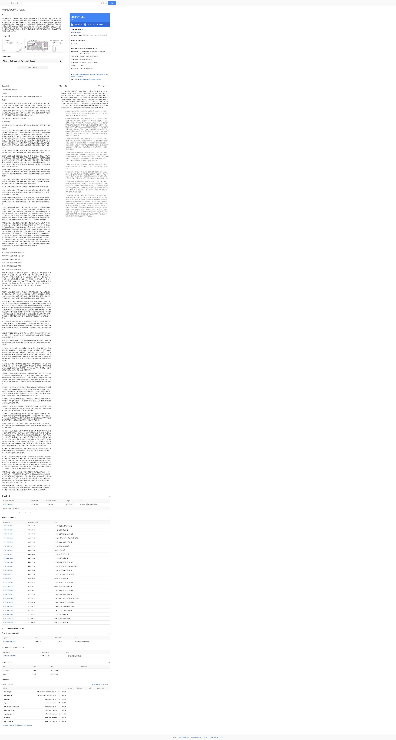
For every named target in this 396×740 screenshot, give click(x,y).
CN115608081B (7, 554)
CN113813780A (8, 610)
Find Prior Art (90, 24)
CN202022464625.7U (9, 641)
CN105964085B (7, 594)
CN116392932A (8, 538)
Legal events (85, 74)
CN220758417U (8, 574)
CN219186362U (8, 618)
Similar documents (95, 74)
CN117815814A (8, 562)
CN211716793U (8, 570)
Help (222, 737)
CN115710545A (8, 504)
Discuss (98, 79)
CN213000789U (8, 550)
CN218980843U (8, 582)
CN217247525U (8, 606)
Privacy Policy (214, 737)
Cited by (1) (77, 74)
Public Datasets (196, 737)
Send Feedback (184, 737)
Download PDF (77, 24)
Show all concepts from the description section (17, 725)
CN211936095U (8, 566)
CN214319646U (8, 546)
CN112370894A (8, 598)
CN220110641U (8, 586)
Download (97, 684)
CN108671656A (8, 526)
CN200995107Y (7, 578)
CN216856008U (8, 530)
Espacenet (83, 79)
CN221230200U (8, 622)
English (84, 29)
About (174, 737)
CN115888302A (8, 602)
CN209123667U (8, 534)
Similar (100, 24)
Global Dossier (90, 79)
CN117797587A (8, 542)
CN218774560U (8, 590)
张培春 (79, 32)
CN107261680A (8, 558)
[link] (7, 692)
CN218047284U (8, 614)
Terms (205, 737)
